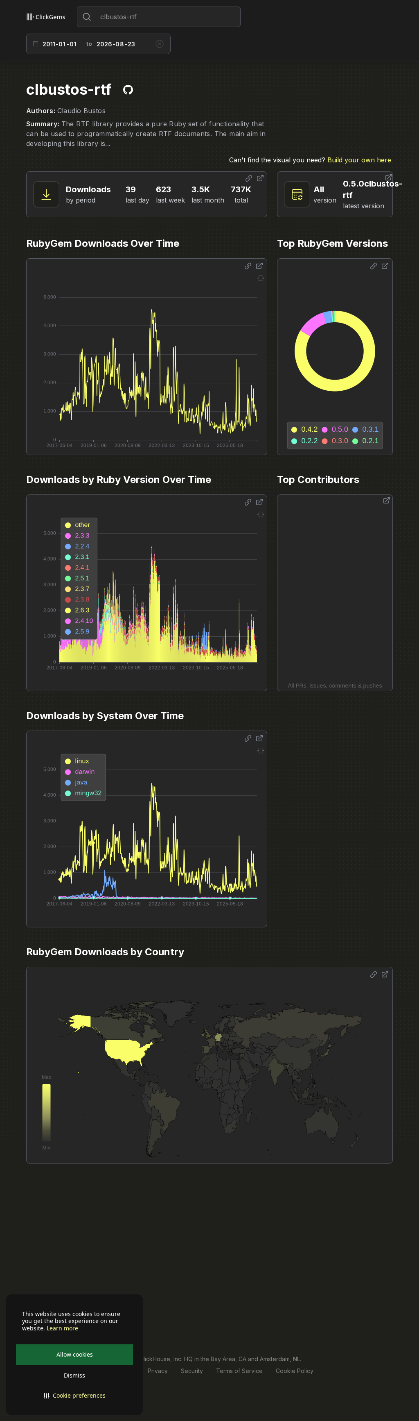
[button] (74, 1395)
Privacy (158, 1370)
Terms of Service (239, 1370)
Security (192, 1370)
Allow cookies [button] (74, 1354)
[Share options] (249, 178)
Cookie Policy (294, 1370)
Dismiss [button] (74, 1375)
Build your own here (359, 160)
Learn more (62, 1328)
